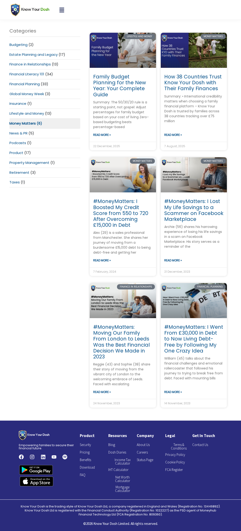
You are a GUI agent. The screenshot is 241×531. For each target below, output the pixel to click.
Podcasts (17, 142)
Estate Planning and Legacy (33, 54)
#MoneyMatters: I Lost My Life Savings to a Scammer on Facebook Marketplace (193, 210)
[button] (61, 9)
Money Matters (22, 123)
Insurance (17, 103)
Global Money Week (26, 93)
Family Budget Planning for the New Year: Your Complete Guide (119, 85)
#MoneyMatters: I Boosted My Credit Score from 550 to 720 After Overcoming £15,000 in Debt (120, 213)
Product (16, 152)
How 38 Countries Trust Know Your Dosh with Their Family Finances (193, 82)
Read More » (102, 135)
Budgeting (18, 44)
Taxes (14, 182)
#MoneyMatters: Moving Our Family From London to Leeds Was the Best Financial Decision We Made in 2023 (121, 342)
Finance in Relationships (30, 64)
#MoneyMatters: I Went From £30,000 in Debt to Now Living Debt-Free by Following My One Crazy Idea (193, 339)
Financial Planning (24, 83)
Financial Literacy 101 (26, 74)
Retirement (19, 172)
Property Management (29, 162)
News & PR (18, 133)
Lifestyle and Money (26, 113)
